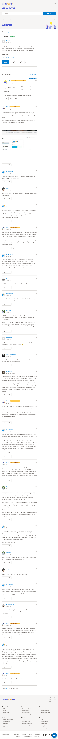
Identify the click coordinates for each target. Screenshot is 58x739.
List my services (25, 726)
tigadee (8, 310)
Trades (23, 719)
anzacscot (9, 337)
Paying (7, 57)
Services (24, 718)
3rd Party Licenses (45, 725)
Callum (8, 106)
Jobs (4, 718)
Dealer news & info (44, 714)
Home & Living (6, 716)
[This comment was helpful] (6, 98)
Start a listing (50, 700)
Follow (5, 62)
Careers (30, 734)
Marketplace (6, 707)
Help (42, 719)
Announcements (44, 721)
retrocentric (9, 171)
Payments (12, 32)
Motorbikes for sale (45, 710)
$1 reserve (5, 714)
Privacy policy (17, 736)
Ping (3, 57)
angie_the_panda (11, 354)
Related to (5, 54)
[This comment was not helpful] (11, 98)
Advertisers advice (7, 725)
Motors (42, 707)
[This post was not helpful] (21, 62)
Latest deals (6, 708)
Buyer (12, 57)
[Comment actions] (36, 80)
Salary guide (6, 726)
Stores (4, 710)
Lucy (9, 80)
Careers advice (6, 721)
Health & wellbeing (26, 725)
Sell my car (43, 716)
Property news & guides (27, 708)
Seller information (44, 726)
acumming (9, 371)
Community (7, 24)
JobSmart (5, 723)
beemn (8, 40)
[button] (54, 4)
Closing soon (6, 712)
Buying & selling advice (45, 712)
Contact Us (36, 736)
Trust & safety (44, 723)
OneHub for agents (26, 712)
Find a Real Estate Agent (27, 714)
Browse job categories (8, 719)
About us (24, 734)
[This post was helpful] (14, 62)
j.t (6, 278)
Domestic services (26, 721)
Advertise (37, 734)
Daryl (7, 188)
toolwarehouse (10, 604)
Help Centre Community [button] (46, 728)
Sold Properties (25, 710)
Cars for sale (43, 708)
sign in (6, 688)
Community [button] (52, 19)
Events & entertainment (27, 723)
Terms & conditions (27, 736)
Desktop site (16, 734)
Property (24, 707)
